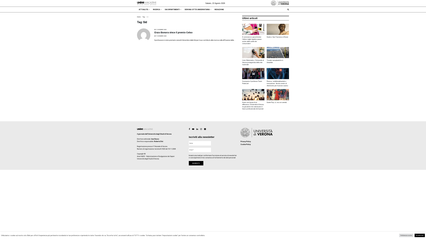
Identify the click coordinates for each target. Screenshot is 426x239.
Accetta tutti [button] (420, 235)
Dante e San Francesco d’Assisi (277, 37)
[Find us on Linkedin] (197, 129)
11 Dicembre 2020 (160, 29)
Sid (147, 17)
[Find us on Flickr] (205, 129)
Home (139, 17)
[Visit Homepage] (146, 3)
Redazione (219, 10)
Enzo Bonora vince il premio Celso (173, 32)
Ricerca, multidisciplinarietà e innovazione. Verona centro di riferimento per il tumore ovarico (277, 83)
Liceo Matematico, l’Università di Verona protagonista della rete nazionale (253, 62)
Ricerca (156, 10)
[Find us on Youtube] (193, 129)
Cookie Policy (246, 144)
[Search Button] (288, 9)
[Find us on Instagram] (201, 129)
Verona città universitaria (197, 10)
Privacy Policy (246, 141)
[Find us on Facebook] (189, 129)
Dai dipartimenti (172, 10)
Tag (143, 17)
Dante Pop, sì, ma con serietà (277, 102)
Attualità (143, 10)
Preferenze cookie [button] (406, 235)
